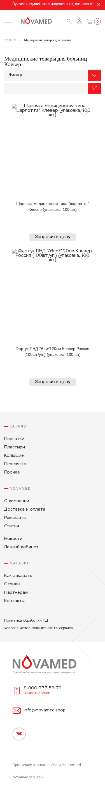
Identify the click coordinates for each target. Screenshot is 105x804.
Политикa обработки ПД (26, 620)
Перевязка (15, 464)
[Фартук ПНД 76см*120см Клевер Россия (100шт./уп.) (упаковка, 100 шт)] (52, 294)
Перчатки (14, 439)
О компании (16, 501)
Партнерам (16, 592)
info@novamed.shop (45, 710)
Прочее (12, 472)
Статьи (11, 526)
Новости (13, 539)
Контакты (14, 601)
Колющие (14, 455)
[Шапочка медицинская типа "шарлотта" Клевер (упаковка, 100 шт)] (52, 149)
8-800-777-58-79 (43, 688)
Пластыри (14, 447)
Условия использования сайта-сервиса (38, 628)
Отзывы (12, 584)
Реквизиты (15, 518)
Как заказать (18, 576)
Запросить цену (52, 237)
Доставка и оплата (24, 509)
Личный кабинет (21, 547)
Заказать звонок (37, 693)
